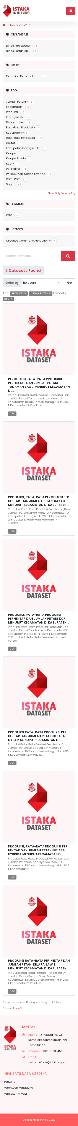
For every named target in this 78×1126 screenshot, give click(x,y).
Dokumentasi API (12, 1008)
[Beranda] (4, 24)
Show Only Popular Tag (61, 193)
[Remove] (25, 293)
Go (69, 282)
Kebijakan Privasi (15, 1093)
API (53, 1002)
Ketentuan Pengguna (18, 1087)
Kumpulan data (20, 24)
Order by (12, 282)
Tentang (9, 1081)
